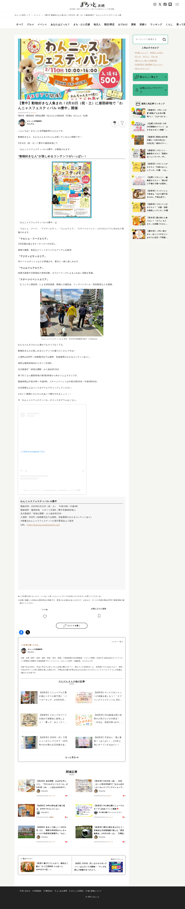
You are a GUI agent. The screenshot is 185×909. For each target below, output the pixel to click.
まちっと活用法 (77, 891)
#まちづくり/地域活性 (55, 115)
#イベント (77, 115)
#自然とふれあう (156, 53)
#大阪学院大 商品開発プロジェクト (149, 64)
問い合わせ (26, 891)
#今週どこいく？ (141, 53)
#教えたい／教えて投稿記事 (146, 61)
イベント (37, 15)
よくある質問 (62, 891)
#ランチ (138, 57)
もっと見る (70, 757)
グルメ (30, 24)
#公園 (85, 115)
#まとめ (154, 57)
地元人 (97, 24)
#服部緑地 (30, 115)
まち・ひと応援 (81, 24)
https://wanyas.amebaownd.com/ (43, 525)
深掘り (143, 24)
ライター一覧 (116, 642)
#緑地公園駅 (40, 115)
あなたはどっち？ (60, 24)
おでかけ (123, 24)
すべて (19, 24)
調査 (133, 24)
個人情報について (94, 891)
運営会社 (48, 891)
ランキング (156, 24)
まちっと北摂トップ (22, 15)
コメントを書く (73, 626)
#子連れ (69, 115)
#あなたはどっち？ (142, 69)
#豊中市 (21, 115)
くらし (169, 24)
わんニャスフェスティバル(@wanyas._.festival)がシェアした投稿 (52, 490)
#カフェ (146, 57)
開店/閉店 (109, 24)
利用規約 (37, 891)
